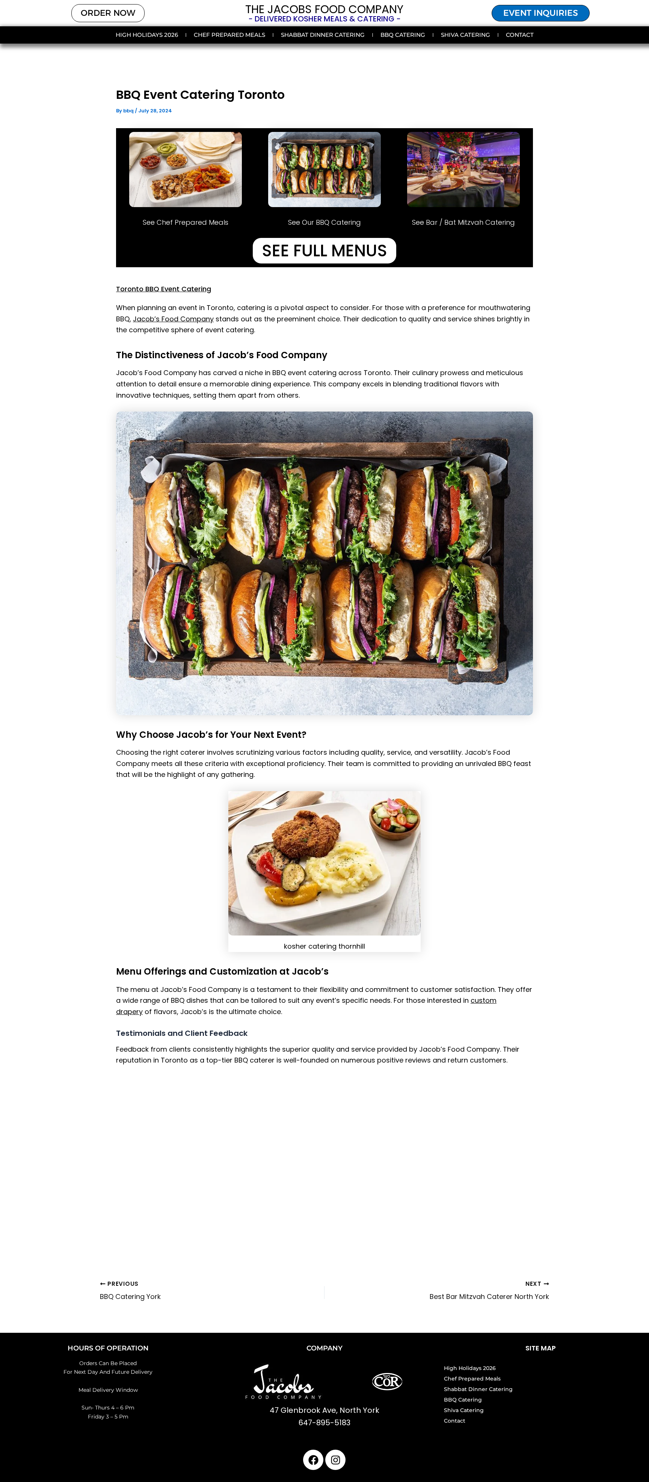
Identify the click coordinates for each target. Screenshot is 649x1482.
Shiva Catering (465, 34)
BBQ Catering (402, 34)
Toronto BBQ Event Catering (163, 289)
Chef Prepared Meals (229, 34)
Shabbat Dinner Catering (323, 34)
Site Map (540, 1348)
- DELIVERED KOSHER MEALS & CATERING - (324, 19)
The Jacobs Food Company (324, 9)
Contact (520, 34)
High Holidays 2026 (147, 34)
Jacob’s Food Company (173, 319)
